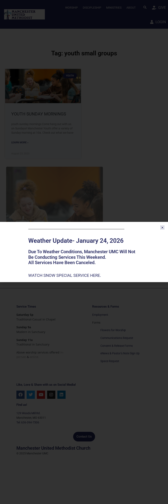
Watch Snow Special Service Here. (65, 275)
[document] (84, 252)
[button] (162, 227)
